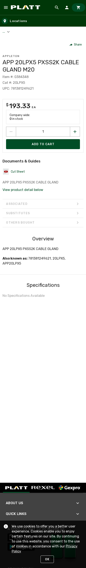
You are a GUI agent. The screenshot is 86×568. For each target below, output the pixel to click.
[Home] (26, 7)
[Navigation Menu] (6, 7)
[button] (75, 44)
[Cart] (78, 7)
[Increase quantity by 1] (75, 131)
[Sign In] (67, 7)
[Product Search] (57, 7)
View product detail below (23, 190)
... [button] (4, 31)
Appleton (11, 56)
